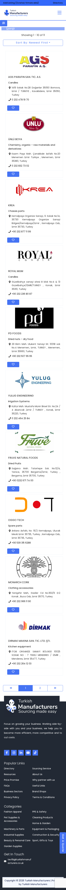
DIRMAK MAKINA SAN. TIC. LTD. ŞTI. (29, 641)
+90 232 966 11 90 (21, 601)
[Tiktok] (35, 752)
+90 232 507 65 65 (22, 356)
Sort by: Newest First (32, 42)
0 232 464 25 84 (21, 418)
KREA (11, 205)
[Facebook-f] (6, 752)
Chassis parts (16, 211)
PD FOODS (14, 333)
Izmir (10, 28)
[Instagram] (13, 752)
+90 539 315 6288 (21, 542)
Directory (58, 2)
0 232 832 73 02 (20, 165)
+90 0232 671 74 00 (22, 480)
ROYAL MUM (15, 271)
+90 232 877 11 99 (21, 231)
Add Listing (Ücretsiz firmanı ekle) (21, 2)
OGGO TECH (16, 520)
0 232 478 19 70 (20, 99)
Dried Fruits (14, 463)
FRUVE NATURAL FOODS (23, 458)
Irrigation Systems (19, 401)
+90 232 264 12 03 (21, 663)
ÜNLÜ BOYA (15, 139)
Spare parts (15, 525)
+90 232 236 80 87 (22, 293)
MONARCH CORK (18, 582)
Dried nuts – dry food (20, 339)
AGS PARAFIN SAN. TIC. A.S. (24, 77)
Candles (13, 82)
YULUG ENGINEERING (21, 395)
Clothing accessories (20, 588)
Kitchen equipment (19, 646)
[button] (59, 13)
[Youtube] (28, 752)
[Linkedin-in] (21, 752)
